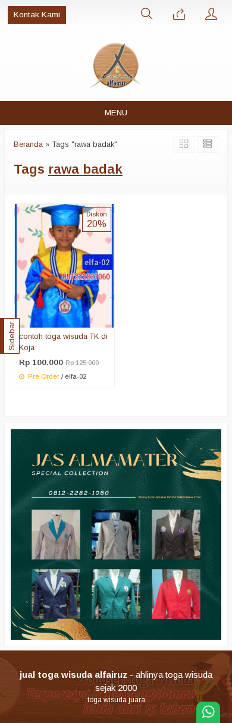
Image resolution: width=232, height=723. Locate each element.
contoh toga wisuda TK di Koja (63, 342)
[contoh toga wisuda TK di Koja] (64, 265)
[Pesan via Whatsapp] (179, 14)
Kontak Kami (37, 14)
